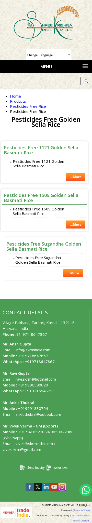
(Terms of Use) (81, 510)
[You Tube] (54, 491)
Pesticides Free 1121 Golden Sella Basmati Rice (41, 150)
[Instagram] (62, 491)
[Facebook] (30, 491)
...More (76, 177)
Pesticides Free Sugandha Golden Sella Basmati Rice (43, 246)
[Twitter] (38, 491)
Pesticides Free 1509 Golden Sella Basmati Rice (41, 197)
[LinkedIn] (46, 491)
